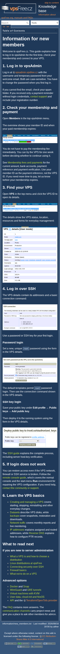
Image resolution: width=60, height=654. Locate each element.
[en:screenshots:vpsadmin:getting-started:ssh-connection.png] (30, 317)
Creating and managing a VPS (26, 502)
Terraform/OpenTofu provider (41, 600)
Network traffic (18, 522)
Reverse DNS (36, 533)
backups (14, 515)
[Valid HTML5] (49, 643)
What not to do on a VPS (23, 573)
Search (27, 23)
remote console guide (14, 477)
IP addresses (17, 529)
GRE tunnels (34, 590)
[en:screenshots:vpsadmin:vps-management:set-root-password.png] (30, 370)
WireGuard (16, 590)
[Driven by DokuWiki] (36, 646)
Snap (26, 586)
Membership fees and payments (25, 162)
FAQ (10, 607)
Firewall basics (18, 570)
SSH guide (14, 453)
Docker (14, 586)
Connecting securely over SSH (27, 566)
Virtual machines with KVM (24, 593)
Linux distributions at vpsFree (26, 563)
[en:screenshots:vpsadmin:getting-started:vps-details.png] (30, 254)
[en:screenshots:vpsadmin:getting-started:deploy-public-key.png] (30, 437)
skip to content (52, 2)
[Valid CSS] (23, 646)
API (12, 600)
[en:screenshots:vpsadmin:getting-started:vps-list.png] (30, 207)
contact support (38, 96)
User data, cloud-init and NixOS (27, 597)
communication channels (16, 611)
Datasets (15, 512)
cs (4, 26)
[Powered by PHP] (36, 643)
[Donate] (23, 643)
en (8, 26)
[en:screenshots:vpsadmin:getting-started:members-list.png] (30, 138)
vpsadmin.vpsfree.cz (26, 72)
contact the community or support (20, 488)
